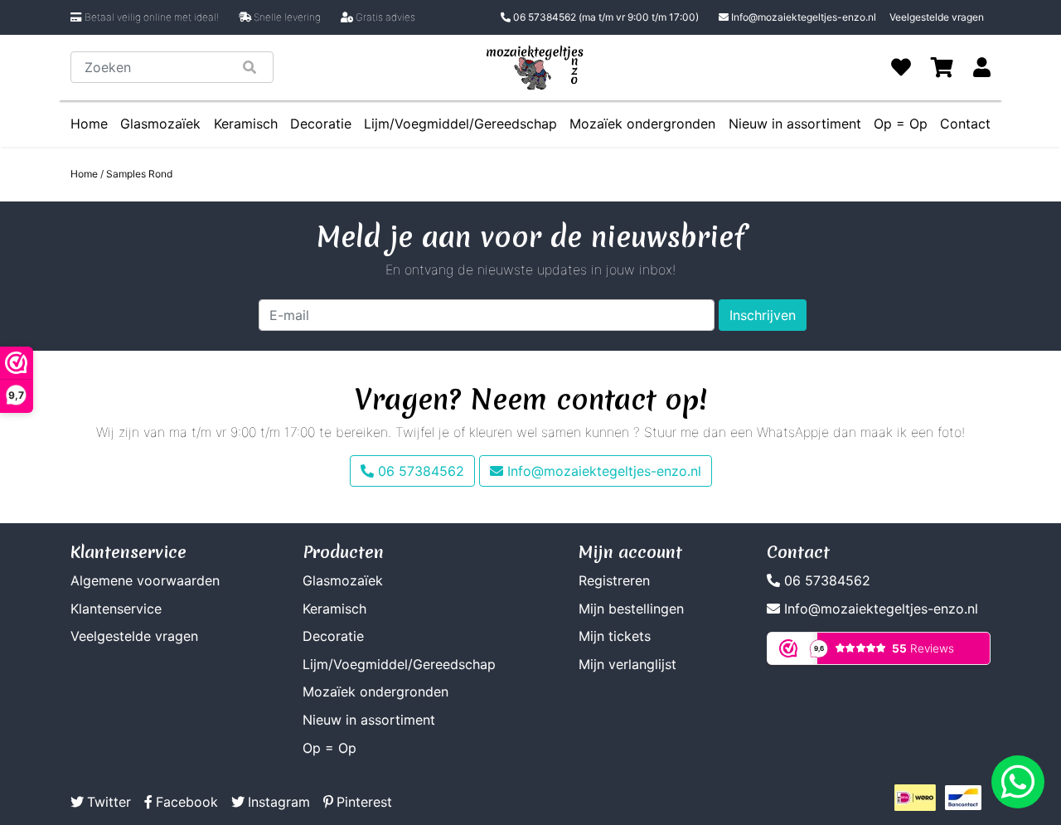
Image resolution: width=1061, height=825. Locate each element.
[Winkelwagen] (942, 67)
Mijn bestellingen (631, 608)
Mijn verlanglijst (627, 664)
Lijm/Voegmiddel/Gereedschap (460, 123)
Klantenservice (116, 608)
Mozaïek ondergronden (642, 123)
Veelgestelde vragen (936, 17)
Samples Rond (139, 173)
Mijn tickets (615, 636)
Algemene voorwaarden (145, 580)
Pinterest (364, 801)
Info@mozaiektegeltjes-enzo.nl (803, 17)
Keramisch (246, 123)
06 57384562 (605, 17)
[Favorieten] (901, 67)
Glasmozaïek (160, 123)
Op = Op (901, 123)
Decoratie (320, 123)
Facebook (187, 801)
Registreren (614, 580)
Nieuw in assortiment (795, 123)
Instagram (279, 801)
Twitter (109, 801)
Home (89, 123)
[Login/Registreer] (982, 67)
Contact (965, 123)
